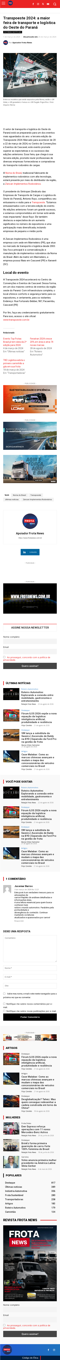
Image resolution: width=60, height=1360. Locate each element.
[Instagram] (38, 4)
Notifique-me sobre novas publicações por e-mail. (31, 1011)
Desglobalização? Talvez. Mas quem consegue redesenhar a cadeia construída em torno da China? (39, 1103)
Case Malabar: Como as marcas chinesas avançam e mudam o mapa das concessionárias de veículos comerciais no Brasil (37, 760)
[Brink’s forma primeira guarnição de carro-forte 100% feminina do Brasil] (11, 1145)
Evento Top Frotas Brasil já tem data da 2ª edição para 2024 (15, 341)
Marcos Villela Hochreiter (30, 745)
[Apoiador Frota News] (6, 42)
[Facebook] (33, 4)
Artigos (24, 751)
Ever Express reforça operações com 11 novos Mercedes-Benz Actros (35, 1129)
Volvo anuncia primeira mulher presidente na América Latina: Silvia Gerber (38, 1163)
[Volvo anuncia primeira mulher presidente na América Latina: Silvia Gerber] (11, 1162)
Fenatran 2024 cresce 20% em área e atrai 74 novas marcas (41, 341)
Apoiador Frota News (22, 42)
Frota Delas (26, 1123)
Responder (19, 921)
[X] (42, 4)
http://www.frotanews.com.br (30, 538)
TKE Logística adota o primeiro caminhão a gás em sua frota (14, 363)
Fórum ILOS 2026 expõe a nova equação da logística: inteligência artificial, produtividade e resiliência (39, 718)
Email (6, 647)
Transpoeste (38, 202)
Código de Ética (30, 1357)
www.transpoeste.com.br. (16, 319)
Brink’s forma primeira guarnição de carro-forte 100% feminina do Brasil (35, 1146)
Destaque (25, 710)
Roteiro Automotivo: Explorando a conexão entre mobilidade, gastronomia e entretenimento (37, 696)
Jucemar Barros (23, 886)
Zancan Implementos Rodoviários (23, 183)
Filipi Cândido (26, 725)
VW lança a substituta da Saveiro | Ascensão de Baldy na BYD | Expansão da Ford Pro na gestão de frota (38, 737)
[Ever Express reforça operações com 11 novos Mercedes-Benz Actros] (11, 1128)
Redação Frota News (28, 704)
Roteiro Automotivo (29, 689)
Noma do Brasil (13, 173)
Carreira (24, 1157)
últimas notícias (12, 499)
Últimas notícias (12, 32)
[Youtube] (47, 4)
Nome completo (11, 637)
